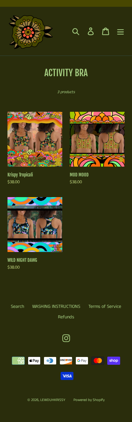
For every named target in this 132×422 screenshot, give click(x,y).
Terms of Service (104, 306)
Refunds (66, 317)
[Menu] (120, 31)
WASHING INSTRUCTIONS (56, 306)
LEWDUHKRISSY (52, 400)
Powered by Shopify (89, 400)
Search (17, 306)
